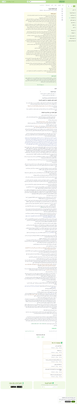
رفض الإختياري (68, 401)
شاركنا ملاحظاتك (72, 38)
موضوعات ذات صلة (40, 84)
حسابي (74, 10)
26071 (38, 323)
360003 (35, 323)
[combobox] (38, 1)
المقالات (73, 25)
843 (45, 323)
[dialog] (67, 400)
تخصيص (60, 401)
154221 (40, 323)
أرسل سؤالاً (73, 30)
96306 (43, 323)
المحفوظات (73, 33)
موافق (73, 401)
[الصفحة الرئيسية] (63, 5)
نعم (42, 337)
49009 (42, 207)
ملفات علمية (73, 22)
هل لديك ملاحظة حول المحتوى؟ (29, 331)
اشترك (42, 386)
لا (38, 337)
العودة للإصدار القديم (72, 41)
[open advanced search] (30, 1)
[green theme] (74, 6)
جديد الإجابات (72, 15)
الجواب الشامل (72, 20)
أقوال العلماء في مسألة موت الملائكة (49, 95)
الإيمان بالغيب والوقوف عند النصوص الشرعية (48, 93)
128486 (32, 323)
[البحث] (28, 2)
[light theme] (71, 6)
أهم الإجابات (72, 17)
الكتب (74, 27)
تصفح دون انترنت (71, 36)
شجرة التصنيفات (72, 13)
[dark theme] (68, 6)
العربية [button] (3, 1)
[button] (62, 9)
